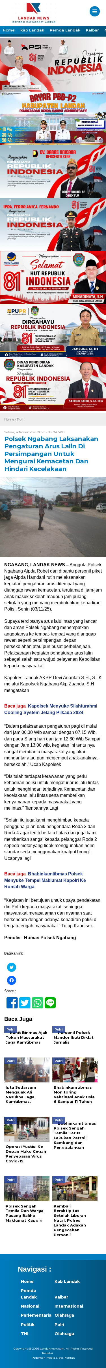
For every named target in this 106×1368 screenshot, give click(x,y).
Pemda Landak (65, 30)
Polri (21, 419)
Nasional (30, 1306)
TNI (24, 1333)
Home (9, 30)
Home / (10, 419)
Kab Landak (32, 30)
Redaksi (47, 1353)
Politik (27, 1324)
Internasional (68, 1306)
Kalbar (92, 30)
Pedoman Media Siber (47, 1357)
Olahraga (64, 1315)
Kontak (69, 1357)
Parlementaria (35, 1315)
